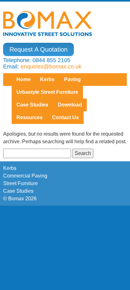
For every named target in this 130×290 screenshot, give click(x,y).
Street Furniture (20, 183)
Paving (72, 79)
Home (23, 79)
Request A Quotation (38, 49)
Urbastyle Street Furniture (47, 92)
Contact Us (65, 117)
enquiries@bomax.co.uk (51, 66)
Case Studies (18, 191)
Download (70, 104)
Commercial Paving (25, 175)
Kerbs (47, 79)
